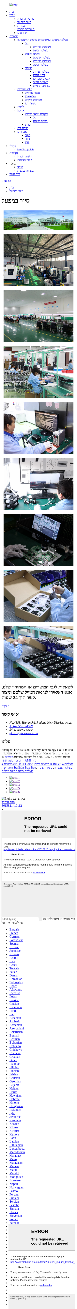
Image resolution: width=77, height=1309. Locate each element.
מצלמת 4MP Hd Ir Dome (17, 764)
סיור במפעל (24, 22)
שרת (28, 124)
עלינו (12, 15)
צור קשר (14, 174)
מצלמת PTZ (24, 89)
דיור (27, 138)
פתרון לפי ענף (25, 149)
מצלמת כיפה (40, 50)
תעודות (21, 25)
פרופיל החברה (25, 18)
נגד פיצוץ (30, 96)
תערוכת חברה (26, 29)
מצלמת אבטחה (63, 767)
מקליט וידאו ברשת (36, 114)
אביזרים (22, 131)
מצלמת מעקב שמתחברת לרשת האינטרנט (42, 39)
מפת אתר (7, 760)
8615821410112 (12, 805)
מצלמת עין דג (41, 71)
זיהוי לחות (39, 75)
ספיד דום (30, 103)
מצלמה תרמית (41, 85)
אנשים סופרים (41, 78)
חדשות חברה (25, 156)
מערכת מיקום (33, 99)
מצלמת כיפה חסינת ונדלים (17, 771)
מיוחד (28, 68)
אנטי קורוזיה (32, 92)
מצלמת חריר (40, 82)
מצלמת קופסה (41, 57)
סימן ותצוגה (45, 767)
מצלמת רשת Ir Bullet (47, 764)
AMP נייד (30, 760)
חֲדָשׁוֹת (13, 152)
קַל (26, 43)
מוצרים (13, 36)
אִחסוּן (20, 110)
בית (11, 11)
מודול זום (22, 128)
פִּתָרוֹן (12, 145)
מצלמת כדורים (42, 46)
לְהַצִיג (20, 107)
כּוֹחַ (27, 142)
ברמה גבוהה (32, 54)
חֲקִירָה (5, 706)
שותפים (22, 32)
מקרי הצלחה (24, 160)
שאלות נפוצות (25, 170)
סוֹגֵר (27, 135)
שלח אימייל (8, 802)
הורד (20, 167)
